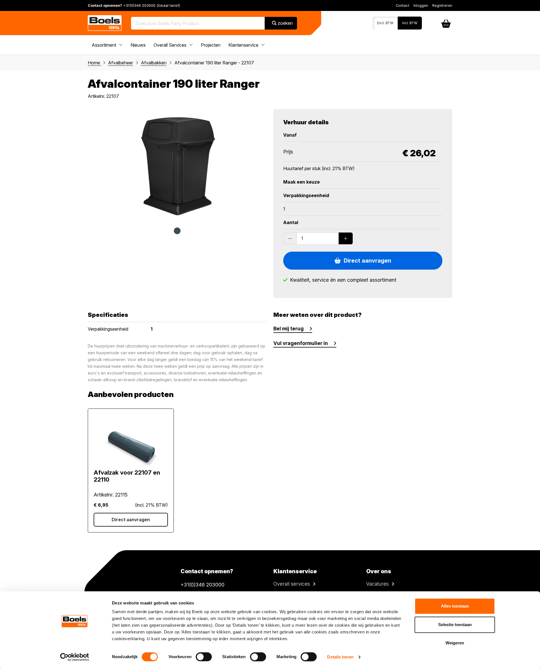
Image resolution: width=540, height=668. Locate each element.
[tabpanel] (177, 165)
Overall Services (171, 45)
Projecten (210, 45)
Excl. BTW (385, 23)
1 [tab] (177, 230)
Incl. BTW (409, 23)
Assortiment (104, 45)
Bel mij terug (288, 328)
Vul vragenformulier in (300, 343)
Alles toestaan (455, 606)
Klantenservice (244, 45)
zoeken (284, 23)
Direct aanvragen (366, 260)
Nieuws (138, 45)
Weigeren (455, 642)
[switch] (204, 656)
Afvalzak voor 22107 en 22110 (127, 476)
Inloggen (420, 5)
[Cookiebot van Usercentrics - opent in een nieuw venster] (74, 657)
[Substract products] (290, 238)
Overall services (291, 584)
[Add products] (346, 238)
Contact (402, 5)
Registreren (442, 5)
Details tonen (340, 657)
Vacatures (377, 584)
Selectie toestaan (455, 624)
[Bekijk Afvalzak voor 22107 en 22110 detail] (131, 439)
